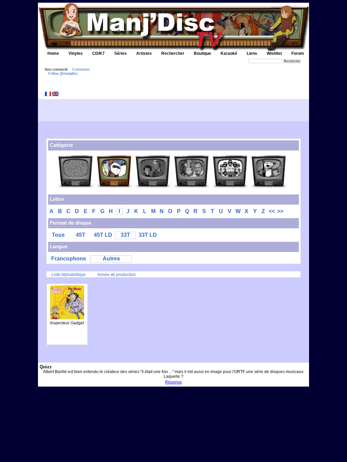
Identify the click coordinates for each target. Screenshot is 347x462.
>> (280, 211)
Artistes (144, 53)
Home (53, 53)
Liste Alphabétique (69, 274)
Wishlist (274, 53)
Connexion (81, 69)
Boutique (202, 53)
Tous (58, 235)
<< (272, 211)
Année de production (116, 274)
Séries (120, 53)
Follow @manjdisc (63, 73)
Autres (111, 258)
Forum (297, 53)
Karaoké (229, 53)
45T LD (103, 235)
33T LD (148, 235)
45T (80, 235)
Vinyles (75, 53)
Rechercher (172, 53)
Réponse (173, 382)
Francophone (68, 258)
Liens (252, 53)
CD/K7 (98, 53)
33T (125, 235)
